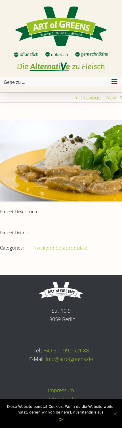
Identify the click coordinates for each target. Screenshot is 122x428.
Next (111, 97)
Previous (90, 97)
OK (61, 419)
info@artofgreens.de (69, 359)
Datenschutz (61, 398)
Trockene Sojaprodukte (60, 247)
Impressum (61, 390)
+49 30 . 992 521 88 (66, 350)
